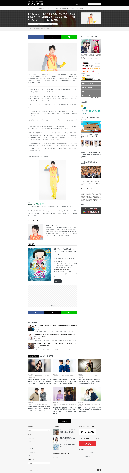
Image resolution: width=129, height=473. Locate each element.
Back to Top (64, 421)
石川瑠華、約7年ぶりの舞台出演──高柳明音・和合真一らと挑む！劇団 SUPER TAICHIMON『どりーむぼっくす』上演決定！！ (67, 431)
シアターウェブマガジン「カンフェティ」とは (76, 3)
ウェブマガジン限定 (54, 8)
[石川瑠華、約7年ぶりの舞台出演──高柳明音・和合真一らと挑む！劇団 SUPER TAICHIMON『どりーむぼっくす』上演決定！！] (56, 432)
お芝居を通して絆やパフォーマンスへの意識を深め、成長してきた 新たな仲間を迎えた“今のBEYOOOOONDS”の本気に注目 (39, 381)
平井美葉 (44, 375)
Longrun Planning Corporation (42, 470)
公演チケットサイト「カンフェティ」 (79, 8)
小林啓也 (92, 404)
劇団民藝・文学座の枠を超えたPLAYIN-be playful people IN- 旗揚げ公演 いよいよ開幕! (91, 154)
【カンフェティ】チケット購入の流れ (90, 117)
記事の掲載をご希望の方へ (59, 458)
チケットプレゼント (87, 95)
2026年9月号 (31, 375)
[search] (100, 4)
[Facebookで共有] (36, 37)
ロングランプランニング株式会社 (88, 453)
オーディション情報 (64, 8)
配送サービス (85, 91)
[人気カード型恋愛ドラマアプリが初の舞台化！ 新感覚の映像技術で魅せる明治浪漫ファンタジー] (31, 328)
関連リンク (58, 281)
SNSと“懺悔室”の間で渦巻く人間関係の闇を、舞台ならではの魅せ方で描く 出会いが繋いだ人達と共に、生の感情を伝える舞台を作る (64, 410)
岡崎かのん (97, 404)
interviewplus (87, 375)
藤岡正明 (46, 404)
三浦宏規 (67, 375)
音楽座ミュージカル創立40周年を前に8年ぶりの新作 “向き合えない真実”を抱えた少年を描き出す (89, 409)
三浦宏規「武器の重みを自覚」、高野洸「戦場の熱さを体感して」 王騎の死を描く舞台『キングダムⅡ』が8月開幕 (64, 381)
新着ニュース (30, 8)
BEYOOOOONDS (38, 375)
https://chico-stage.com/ (62, 269)
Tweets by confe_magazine (87, 188)
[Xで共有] (52, 37)
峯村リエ (81, 377)
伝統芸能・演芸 (32, 452)
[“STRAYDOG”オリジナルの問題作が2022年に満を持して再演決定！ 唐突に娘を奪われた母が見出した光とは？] (31, 337)
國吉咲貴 (67, 404)
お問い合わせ (83, 460)
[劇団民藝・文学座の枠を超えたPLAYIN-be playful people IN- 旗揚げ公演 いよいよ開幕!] (56, 440)
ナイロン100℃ (94, 375)
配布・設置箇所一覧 (87, 87)
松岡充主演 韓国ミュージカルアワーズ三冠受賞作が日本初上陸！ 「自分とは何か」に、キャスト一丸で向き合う (39, 408)
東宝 (71, 375)
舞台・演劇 (32, 377)
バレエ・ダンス (32, 441)
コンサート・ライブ (33, 448)
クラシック (31, 445)
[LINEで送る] (69, 37)
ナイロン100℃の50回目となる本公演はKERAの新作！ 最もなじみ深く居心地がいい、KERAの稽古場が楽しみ (89, 381)
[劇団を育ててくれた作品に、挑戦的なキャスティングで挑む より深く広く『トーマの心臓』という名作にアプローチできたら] (31, 346)
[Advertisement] (52, 294)
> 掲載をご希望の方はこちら (95, 97)
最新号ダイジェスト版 (87, 83)
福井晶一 (36, 404)
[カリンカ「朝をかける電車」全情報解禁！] (56, 447)
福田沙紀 (72, 404)
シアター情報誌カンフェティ (41, 8)
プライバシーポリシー (85, 456)
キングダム (62, 375)
